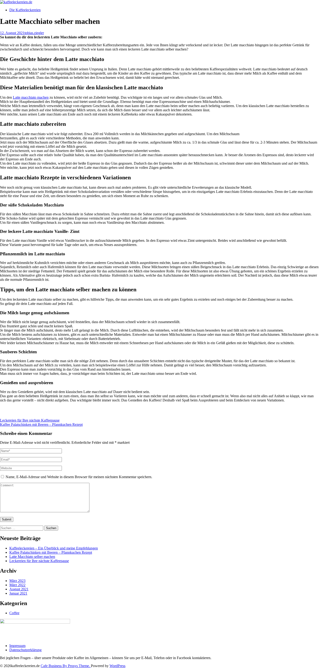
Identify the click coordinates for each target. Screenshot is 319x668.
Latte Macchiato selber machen (32, 557)
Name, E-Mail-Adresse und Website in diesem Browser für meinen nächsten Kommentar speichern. (79, 477)
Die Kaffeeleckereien (25, 10)
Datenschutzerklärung (25, 650)
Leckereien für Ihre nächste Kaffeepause (30, 420)
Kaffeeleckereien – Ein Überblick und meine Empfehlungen (53, 548)
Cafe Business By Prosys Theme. (66, 666)
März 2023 (17, 581)
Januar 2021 (18, 593)
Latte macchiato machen (31, 97)
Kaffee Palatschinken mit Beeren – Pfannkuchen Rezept (41, 424)
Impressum (17, 646)
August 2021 (18, 589)
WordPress (117, 666)
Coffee (14, 613)
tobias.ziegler (34, 33)
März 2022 (17, 585)
